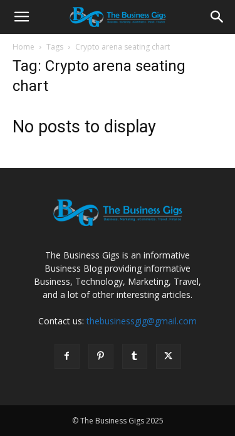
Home (23, 46)
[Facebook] (67, 356)
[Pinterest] (100, 356)
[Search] (217, 17)
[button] (21, 17)
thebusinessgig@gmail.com (141, 321)
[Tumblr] (134, 356)
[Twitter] (168, 356)
